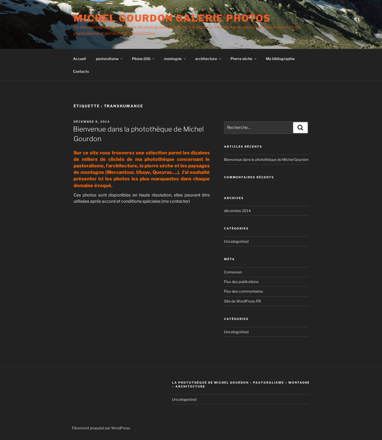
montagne (173, 58)
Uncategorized (236, 241)
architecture (206, 58)
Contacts (81, 71)
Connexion (233, 272)
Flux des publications (241, 281)
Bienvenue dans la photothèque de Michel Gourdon (266, 159)
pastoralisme (107, 58)
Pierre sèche (241, 58)
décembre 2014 (237, 210)
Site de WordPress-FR (242, 301)
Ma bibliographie (280, 58)
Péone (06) (141, 58)
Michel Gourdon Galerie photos (172, 18)
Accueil (79, 58)
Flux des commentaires (243, 291)
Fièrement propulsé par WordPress (101, 428)
